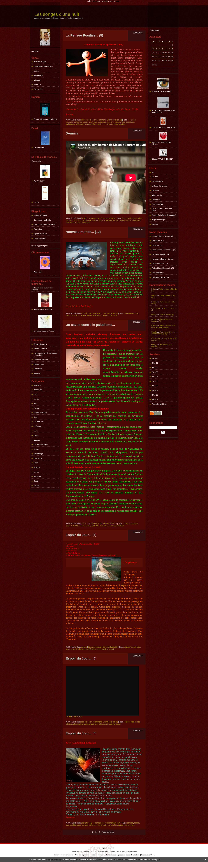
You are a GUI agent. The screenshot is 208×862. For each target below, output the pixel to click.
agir (95, 122)
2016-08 (155, 372)
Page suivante (108, 832)
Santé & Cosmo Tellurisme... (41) (164, 250)
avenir (75, 220)
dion (140, 218)
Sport (36, 481)
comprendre (90, 124)
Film (35, 403)
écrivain (85, 825)
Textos (36, 202)
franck (153, 325)
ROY (153, 289)
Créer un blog (99, 848)
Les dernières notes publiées (104, 851)
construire (102, 122)
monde (81, 220)
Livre (35, 431)
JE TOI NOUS (39, 181)
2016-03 (155, 395)
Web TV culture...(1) (166, 315)
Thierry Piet (38, 89)
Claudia (154, 332)
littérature (77, 825)
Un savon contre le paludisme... (90, 325)
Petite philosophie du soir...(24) (163, 268)
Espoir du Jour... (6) (81, 658)
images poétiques (40, 413)
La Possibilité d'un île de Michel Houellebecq (45, 354)
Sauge (153, 302)
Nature (36, 449)
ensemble (108, 220)
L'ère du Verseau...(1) (160, 263)
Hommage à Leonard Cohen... (163, 259)
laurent (134, 218)
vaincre (69, 526)
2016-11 (155, 358)
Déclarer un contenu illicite (63, 855)
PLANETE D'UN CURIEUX (162, 91)
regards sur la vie (40, 234)
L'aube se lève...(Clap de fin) (162, 236)
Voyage (36, 486)
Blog (35, 394)
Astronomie (38, 390)
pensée (130, 823)
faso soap (112, 526)
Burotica (155, 177)
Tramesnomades (40, 238)
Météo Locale (157, 195)
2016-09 (155, 367)
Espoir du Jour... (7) (81, 535)
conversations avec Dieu (43, 310)
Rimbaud (37, 373)
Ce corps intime (39, 148)
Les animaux (38, 422)
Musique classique (41, 444)
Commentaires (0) (114, 120)
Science (37, 467)
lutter (81, 526)
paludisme (133, 523)
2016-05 (155, 386)
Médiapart (37, 80)
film (123, 218)
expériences (120, 122)
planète (88, 220)
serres (137, 722)
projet (128, 218)
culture (36, 399)
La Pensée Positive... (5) (84, 35)
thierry (153, 295)
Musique (37, 440)
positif (128, 220)
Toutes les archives (159, 404)
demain (131, 825)
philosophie (70, 124)
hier (115, 825)
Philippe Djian (39, 364)
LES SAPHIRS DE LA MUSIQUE (164, 127)
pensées (132, 120)
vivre (101, 220)
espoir (85, 122)
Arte (153, 172)
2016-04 (155, 390)
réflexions (80, 124)
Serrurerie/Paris (158, 204)
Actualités (37, 385)
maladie (86, 526)
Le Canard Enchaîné (159, 186)
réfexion (69, 724)
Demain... (73, 133)
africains (103, 526)
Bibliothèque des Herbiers (43, 66)
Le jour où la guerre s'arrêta (44, 331)
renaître (122, 220)
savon (126, 523)
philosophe (129, 722)
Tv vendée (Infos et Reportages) (164, 215)
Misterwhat (156, 200)
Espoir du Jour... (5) (81, 733)
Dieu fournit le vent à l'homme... (45, 224)
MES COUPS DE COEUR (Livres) (161, 143)
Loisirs (36, 435)
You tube (155, 224)
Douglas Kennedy (40, 344)
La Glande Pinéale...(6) (160, 277)
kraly (78, 315)
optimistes (130, 122)
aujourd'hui (122, 825)
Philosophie (38, 458)
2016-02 (155, 399)
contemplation (102, 649)
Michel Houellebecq (41, 360)
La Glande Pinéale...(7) (160, 254)
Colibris (36, 71)
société (36, 472)
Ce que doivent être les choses (45, 119)
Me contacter (154, 30)
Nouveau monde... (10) (83, 232)
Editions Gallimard (40, 349)
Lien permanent (99, 120)
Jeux (35, 417)
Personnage (38, 454)
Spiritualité (37, 476)
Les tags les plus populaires (126, 851)
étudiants (95, 526)
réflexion (120, 526)
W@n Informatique (159, 220)
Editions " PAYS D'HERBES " (162, 159)
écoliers (122, 124)
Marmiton (155, 190)
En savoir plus (154, 860)
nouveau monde (131, 313)
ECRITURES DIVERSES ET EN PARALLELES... (163, 111)
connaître (86, 223)
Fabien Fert (38, 229)
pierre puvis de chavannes (77, 649)
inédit (73, 315)
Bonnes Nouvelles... (41, 215)
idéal (91, 122)
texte (68, 315)
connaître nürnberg (110, 124)
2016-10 (155, 363)
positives (69, 122)
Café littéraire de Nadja (42, 220)
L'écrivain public (158, 181)
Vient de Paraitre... (158, 273)
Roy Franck (155, 308)
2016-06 (155, 381)
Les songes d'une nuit (56, 14)
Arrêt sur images (40, 62)
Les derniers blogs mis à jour (81, 851)
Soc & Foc (38, 85)
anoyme (69, 825)
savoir (98, 124)
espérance (128, 647)
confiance (78, 122)
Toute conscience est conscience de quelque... (163, 326)
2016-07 (155, 377)
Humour (37, 408)
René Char (38, 369)
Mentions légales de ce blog (84, 855)
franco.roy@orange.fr (40, 246)
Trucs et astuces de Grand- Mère (162, 209)
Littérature (37, 426)
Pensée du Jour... (158, 241)
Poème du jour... (158, 245)
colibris (69, 220)
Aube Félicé (38, 272)
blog (151, 855)
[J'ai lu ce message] (205, 860)
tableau (137, 647)
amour (89, 315)
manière (110, 122)
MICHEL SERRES (74, 716)
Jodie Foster (38, 75)
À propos (35, 51)
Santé (36, 463)
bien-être (98, 724)
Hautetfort (110, 848)
